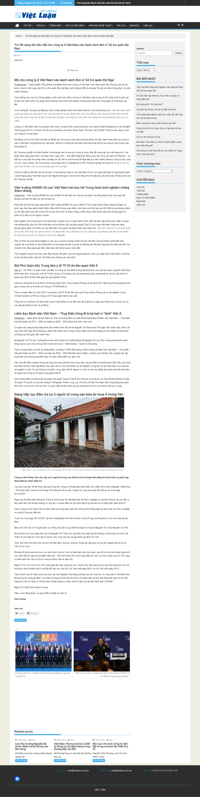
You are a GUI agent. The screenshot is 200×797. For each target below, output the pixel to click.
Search (140, 48)
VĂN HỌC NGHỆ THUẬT (100, 25)
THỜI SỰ (40, 25)
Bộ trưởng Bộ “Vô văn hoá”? (150, 104)
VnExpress (19, 195)
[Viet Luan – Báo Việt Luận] (17, 25)
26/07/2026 (100, 740)
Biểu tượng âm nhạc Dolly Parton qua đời (156, 123)
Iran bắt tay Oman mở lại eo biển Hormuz (156, 109)
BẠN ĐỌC (134, 25)
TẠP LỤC (120, 25)
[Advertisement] (72, 704)
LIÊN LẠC (148, 25)
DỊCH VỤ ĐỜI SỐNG (74, 25)
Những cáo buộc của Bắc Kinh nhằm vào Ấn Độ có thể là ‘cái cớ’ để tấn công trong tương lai (103, 674)
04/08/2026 (61, 740)
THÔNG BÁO (55, 25)
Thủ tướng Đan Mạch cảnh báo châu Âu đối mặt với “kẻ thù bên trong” (109, 3)
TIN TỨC (27, 25)
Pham (18, 55)
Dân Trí (17, 270)
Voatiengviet (20, 84)
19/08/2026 (22, 740)
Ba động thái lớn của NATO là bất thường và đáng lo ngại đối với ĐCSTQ (42, 674)
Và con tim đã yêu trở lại (148, 137)
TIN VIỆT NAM (20, 620)
